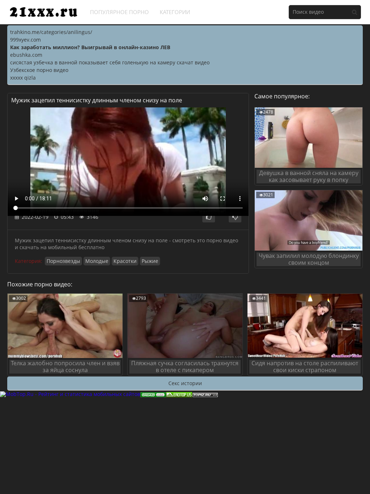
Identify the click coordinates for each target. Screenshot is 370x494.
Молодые (96, 260)
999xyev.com (25, 39)
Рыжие (150, 260)
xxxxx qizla (23, 77)
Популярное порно (119, 12)
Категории (175, 12)
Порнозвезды (63, 260)
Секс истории (185, 383)
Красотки (125, 260)
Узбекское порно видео (39, 70)
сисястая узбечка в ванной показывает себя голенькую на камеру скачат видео (110, 62)
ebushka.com (26, 54)
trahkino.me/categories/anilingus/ (51, 32)
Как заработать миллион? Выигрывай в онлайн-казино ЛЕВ (90, 47)
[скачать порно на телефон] (205, 394)
